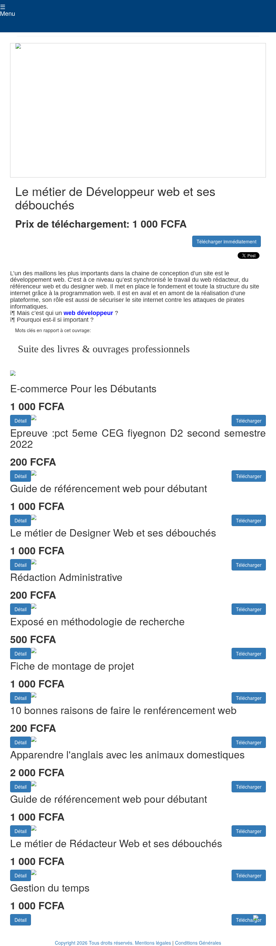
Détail (20, 420)
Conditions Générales (198, 942)
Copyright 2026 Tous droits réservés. (94, 942)
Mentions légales (153, 942)
